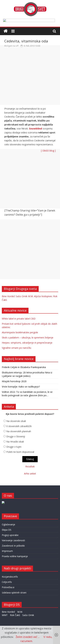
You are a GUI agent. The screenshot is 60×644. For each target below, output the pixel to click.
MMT (5, 615)
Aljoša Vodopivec (43, 296)
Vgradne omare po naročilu (16, 347)
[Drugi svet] (30, 3)
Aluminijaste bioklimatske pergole (20, 332)
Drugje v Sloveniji (15, 436)
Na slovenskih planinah (18, 431)
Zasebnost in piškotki (13, 545)
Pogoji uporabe (10, 535)
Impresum (7, 551)
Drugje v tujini (13, 446)
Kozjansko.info (10, 576)
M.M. (30, 296)
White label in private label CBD (19, 318)
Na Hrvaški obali (15, 441)
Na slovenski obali (16, 421)
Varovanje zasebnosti (13, 540)
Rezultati (30, 466)
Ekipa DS (6, 529)
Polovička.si (8, 587)
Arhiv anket (30, 473)
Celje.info (7, 582)
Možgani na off (11, 45)
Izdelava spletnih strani (14, 592)
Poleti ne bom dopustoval (20, 451)
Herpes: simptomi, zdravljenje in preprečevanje (27, 342)
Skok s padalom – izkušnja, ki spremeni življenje (27, 337)
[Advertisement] (30, 77)
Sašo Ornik (21, 296)
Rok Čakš (15, 615)
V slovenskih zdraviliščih (19, 426)
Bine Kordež (8, 296)
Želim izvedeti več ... (28, 637)
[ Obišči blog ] (48, 150)
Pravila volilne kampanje (15, 556)
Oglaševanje (8, 524)
